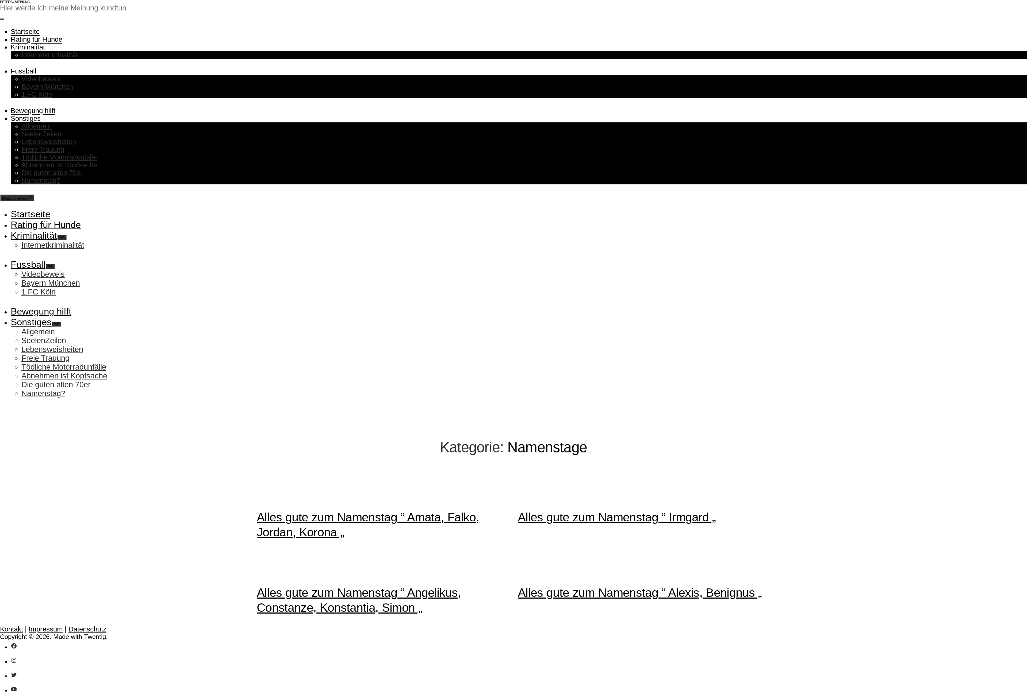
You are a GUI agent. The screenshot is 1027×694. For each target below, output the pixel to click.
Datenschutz (87, 629)
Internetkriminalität (49, 55)
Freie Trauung (42, 149)
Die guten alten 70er (52, 172)
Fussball (23, 71)
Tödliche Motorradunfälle (59, 157)
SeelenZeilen (41, 134)
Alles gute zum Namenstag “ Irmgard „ (617, 517)
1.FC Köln (36, 94)
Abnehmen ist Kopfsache (59, 165)
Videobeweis (40, 79)
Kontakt (11, 629)
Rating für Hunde (36, 39)
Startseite (25, 31)
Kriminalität (28, 47)
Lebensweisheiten (48, 141)
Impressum (46, 629)
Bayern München (47, 86)
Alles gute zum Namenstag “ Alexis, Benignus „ (640, 592)
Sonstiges (26, 118)
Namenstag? (40, 180)
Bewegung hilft (33, 110)
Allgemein (36, 126)
